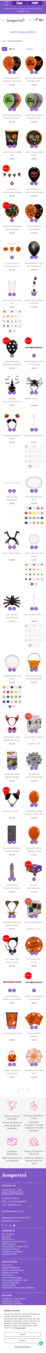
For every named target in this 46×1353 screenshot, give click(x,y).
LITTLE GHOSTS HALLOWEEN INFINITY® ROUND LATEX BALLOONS (34, 228)
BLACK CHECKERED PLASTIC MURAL (12, 849)
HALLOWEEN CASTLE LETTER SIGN (34, 363)
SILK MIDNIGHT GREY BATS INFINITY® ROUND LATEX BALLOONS (34, 265)
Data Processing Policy (13, 1270)
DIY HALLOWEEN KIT (33, 922)
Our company (8, 1234)
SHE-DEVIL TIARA (10, 811)
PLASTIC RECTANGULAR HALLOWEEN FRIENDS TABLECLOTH (34, 887)
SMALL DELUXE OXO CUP (12, 302)
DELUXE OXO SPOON (33, 436)
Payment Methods (10, 1267)
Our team (6, 1236)
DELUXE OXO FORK (32, 614)
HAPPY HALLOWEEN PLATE (34, 153)
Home (4, 41)
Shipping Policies (10, 1272)
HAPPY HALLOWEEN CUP (12, 153)
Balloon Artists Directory (14, 1241)
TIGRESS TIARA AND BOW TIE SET (12, 924)
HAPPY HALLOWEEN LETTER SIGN (34, 998)
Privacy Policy (20, 1328)
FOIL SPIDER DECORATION (12, 616)
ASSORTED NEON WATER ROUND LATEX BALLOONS (12, 776)
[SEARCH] (25, 20)
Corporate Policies (10, 1249)
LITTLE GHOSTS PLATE (34, 961)
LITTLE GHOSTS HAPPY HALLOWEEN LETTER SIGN (12, 998)
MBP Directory (9, 1244)
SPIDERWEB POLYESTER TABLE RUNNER (12, 887)
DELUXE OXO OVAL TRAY (34, 498)
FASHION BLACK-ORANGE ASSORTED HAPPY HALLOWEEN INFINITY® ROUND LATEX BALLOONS (12, 80)
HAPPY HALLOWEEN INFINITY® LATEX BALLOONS (12, 117)
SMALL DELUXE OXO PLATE (34, 555)
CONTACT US (9, 1185)
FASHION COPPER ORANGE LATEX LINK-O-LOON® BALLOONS (34, 813)
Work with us (8, 1239)
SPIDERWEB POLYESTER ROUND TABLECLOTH (34, 776)
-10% (28, 716)
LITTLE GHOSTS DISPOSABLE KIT (12, 265)
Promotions (7, 1275)
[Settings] (40, 20)
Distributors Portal (11, 1301)
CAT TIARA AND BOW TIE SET (12, 961)
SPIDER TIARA (30, 399)
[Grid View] (10, 48)
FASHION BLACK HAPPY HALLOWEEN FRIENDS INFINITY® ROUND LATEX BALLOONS (34, 191)
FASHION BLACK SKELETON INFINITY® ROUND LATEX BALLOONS (12, 363)
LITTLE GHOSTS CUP (11, 1033)
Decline (22, 1340)
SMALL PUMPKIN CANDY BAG (12, 1072)
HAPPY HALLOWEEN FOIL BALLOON (12, 228)
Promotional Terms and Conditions (18, 1287)
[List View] (13, 48)
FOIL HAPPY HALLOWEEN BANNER (12, 191)
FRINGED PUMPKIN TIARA (12, 437)
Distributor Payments (12, 1303)
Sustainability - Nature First (15, 1246)
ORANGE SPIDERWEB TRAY (34, 1072)
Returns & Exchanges (12, 1277)
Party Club (7, 1265)
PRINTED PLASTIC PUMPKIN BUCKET (34, 677)
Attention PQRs (9, 1254)
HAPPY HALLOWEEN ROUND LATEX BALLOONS (34, 80)
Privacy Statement (10, 1282)
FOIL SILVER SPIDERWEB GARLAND (12, 499)
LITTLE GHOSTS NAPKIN (34, 1035)
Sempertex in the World (13, 1298)
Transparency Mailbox (12, 1251)
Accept (22, 1334)
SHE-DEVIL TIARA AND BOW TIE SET (12, 738)
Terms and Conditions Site (14, 1280)
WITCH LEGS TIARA (11, 553)
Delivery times (9, 1285)
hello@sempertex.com (13, 1211)
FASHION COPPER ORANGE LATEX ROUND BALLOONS (34, 850)
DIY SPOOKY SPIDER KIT (34, 738)
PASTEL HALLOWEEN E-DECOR (34, 302)
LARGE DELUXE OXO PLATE (12, 677)
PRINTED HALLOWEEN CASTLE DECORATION (12, 400)
